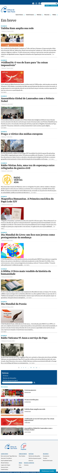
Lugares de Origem (5, 465)
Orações (45, 458)
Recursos (46, 14)
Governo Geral (4, 467)
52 (36, 367)
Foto (20, 465)
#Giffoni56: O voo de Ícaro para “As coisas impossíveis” (24, 64)
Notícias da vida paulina (34, 456)
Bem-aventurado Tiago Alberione (9, 456)
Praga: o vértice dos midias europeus (22, 134)
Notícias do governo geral (35, 458)
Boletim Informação (47, 460)
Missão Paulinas (5, 462)
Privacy (56, 472)
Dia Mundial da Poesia (14, 304)
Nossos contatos (29, 462)
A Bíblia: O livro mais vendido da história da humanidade (26, 272)
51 (33, 367)
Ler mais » (4, 92)
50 (31, 367)
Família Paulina (4, 469)
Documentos (46, 456)
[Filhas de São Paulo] (8, 9)
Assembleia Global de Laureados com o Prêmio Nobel (27, 100)
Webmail (47, 5)
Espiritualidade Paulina (6, 460)
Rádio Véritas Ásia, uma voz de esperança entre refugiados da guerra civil (28, 166)
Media (54, 14)
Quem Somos (19, 14)
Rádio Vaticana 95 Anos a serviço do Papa (24, 338)
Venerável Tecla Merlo (6, 458)
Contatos (26, 465)
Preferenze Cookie (48, 471)
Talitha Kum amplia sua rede (17, 28)
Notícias (39, 14)
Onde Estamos (30, 14)
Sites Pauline (22, 456)
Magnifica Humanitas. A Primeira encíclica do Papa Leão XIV (27, 200)
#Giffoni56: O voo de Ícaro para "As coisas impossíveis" (39, 419)
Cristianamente (30, 390)
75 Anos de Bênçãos (31, 400)
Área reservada (54, 5)
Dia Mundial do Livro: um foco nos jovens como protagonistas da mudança (28, 236)
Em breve (31, 460)
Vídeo (20, 467)
